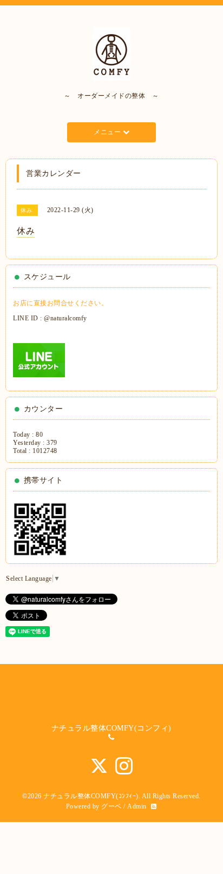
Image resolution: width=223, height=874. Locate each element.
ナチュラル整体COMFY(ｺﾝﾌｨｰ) (91, 796)
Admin (137, 806)
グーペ (111, 806)
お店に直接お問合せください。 (60, 303)
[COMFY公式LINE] (39, 359)
